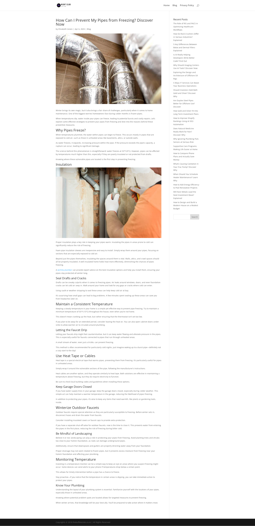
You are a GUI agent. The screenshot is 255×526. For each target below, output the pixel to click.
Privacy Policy (187, 5)
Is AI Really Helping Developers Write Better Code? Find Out (184, 57)
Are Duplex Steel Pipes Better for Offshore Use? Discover (184, 103)
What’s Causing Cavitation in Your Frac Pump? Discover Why (186, 167)
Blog (175, 5)
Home (166, 5)
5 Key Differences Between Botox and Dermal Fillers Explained (185, 47)
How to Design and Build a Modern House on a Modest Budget (185, 205)
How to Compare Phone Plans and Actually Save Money (183, 156)
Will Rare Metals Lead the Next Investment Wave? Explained (184, 195)
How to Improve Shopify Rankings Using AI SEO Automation (183, 121)
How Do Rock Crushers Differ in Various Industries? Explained (186, 37)
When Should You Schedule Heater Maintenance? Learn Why (185, 177)
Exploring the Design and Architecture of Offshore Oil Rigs (185, 75)
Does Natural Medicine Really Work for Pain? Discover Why (183, 131)
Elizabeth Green (65, 29)
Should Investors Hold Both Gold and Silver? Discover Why (185, 93)
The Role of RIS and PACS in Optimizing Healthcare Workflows (185, 26)
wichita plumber (65, 270)
